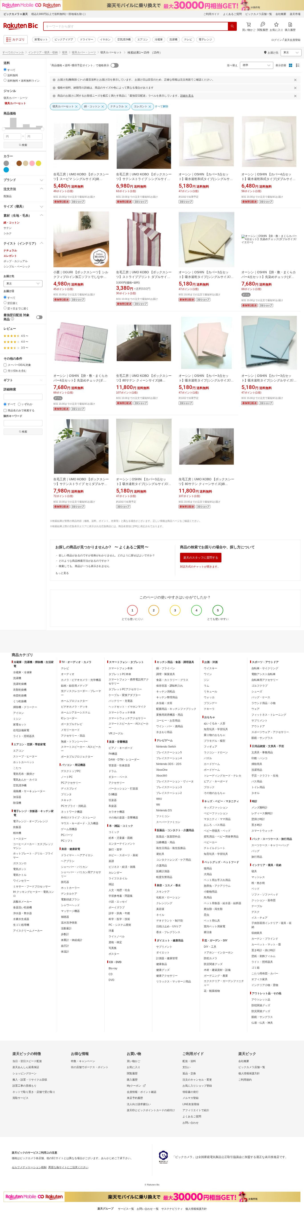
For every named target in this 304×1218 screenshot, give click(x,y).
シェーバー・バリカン (74, 866)
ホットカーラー (70, 887)
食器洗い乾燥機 (22, 907)
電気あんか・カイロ (25, 779)
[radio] (5, 69)
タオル (255, 793)
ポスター (114, 953)
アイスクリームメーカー (28, 930)
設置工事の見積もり (24, 1085)
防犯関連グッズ (260, 1005)
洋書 (111, 930)
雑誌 (111, 884)
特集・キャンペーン (83, 1061)
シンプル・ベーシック (17, 266)
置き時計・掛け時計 (263, 950)
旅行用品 (256, 856)
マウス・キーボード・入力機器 (79, 823)
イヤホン (105, 39)
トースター (19, 838)
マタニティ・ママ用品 (217, 819)
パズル (208, 758)
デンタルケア (69, 893)
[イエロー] (38, 163)
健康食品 (161, 964)
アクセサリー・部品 (73, 735)
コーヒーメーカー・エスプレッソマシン (33, 846)
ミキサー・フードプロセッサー (32, 886)
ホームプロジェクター (74, 700)
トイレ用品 (258, 787)
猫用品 (208, 868)
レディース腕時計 (262, 813)
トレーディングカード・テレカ (222, 775)
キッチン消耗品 (165, 691)
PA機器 (113, 753)
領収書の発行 (190, 1092)
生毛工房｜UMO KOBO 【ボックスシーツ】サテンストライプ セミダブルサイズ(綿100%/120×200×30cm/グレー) (81, 483)
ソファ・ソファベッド (264, 894)
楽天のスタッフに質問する (200, 557)
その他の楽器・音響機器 (123, 817)
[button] (7, 123)
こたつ (17, 768)
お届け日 (9, 291)
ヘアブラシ (67, 861)
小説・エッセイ (118, 901)
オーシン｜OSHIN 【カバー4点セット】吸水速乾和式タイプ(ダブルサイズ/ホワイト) (268, 178)
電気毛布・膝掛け (23, 773)
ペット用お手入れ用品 (217, 880)
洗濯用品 (256, 769)
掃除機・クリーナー (25, 707)
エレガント (10, 255)
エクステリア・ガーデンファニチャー (224, 983)
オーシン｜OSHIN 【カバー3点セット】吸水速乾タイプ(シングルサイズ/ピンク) (206, 380)
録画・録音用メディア (74, 685)
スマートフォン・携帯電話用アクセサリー (129, 681)
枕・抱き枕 (258, 882)
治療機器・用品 (165, 842)
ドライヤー (86, 39)
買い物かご (133, 1061)
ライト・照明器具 (23, 736)
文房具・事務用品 (262, 752)
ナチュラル (10, 250)
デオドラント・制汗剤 (169, 920)
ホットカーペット (23, 762)
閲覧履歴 (132, 1073)
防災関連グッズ (213, 964)
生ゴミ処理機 (21, 924)
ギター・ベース (118, 777)
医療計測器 (163, 871)
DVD (111, 980)
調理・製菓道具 (165, 674)
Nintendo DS (164, 810)
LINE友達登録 (190, 1104)
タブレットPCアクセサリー (125, 689)
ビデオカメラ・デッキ (74, 706)
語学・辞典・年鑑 (119, 913)
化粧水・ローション (168, 897)
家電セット (41, 39)
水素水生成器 (21, 919)
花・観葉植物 (212, 990)
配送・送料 (189, 1061)
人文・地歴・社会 (119, 890)
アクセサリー (117, 782)
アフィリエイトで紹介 (195, 1110)
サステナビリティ (172, 1208)
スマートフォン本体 (121, 668)
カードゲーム (212, 764)
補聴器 (65, 916)
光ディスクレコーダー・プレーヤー (81, 693)
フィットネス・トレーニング (268, 714)
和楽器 (113, 806)
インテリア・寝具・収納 (43, 52)
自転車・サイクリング (264, 668)
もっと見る (62, 573)
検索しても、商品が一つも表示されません (84, 566)
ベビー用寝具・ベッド (217, 830)
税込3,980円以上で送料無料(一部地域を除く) (58, 14)
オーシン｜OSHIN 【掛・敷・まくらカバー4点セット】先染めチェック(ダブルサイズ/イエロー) (268, 276)
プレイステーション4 (169, 758)
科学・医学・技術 (119, 919)
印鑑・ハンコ (259, 758)
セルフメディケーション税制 (29, 1167)
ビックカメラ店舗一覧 (258, 14)
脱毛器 (65, 882)
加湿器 (17, 797)
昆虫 (206, 914)
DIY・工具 (210, 946)
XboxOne (162, 769)
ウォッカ (209, 697)
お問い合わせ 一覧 (148, 1208)
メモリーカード (70, 729)
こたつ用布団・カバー (264, 973)
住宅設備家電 (21, 730)
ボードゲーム (212, 769)
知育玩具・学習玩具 (216, 729)
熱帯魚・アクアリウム (217, 885)
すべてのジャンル (13, 52)
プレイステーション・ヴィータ (175, 781)
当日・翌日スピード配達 (27, 1061)
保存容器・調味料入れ (169, 685)
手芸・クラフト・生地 (264, 775)
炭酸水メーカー (22, 901)
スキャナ (66, 800)
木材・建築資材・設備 (217, 970)
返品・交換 (189, 1073)
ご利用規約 (245, 1079)
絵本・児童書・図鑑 (121, 837)
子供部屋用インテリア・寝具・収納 (271, 925)
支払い (186, 1067)
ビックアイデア (64, 39)
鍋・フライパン (165, 668)
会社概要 (281, 14)
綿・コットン (12, 222)
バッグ (255, 851)
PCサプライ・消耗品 (73, 806)
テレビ (188, 39)
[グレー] (6, 163)
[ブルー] (6, 169)
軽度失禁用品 (164, 877)
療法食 (208, 932)
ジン (206, 680)
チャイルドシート (214, 848)
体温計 (65, 951)
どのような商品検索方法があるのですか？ (84, 560)
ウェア (255, 708)
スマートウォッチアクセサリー (127, 718)
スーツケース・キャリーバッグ (270, 845)
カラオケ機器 (117, 811)
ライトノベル (117, 936)
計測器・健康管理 (167, 958)
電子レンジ (205, 39)
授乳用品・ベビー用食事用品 (221, 836)
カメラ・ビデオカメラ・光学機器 (81, 680)
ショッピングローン (24, 1073)
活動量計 (66, 928)
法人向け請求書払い (139, 1104)
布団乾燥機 (19, 695)
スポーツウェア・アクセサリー (270, 732)
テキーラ (209, 708)
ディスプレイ (69, 788)
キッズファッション (216, 807)
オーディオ (67, 674)
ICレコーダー (69, 718)
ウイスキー (210, 668)
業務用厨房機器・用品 (169, 714)
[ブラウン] (19, 163)
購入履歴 (132, 1079)
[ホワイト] (12, 163)
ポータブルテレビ (71, 724)
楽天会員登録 (292, 39)
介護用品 (161, 865)
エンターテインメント (122, 843)
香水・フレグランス (168, 932)
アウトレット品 (260, 999)
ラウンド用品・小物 (263, 703)
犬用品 (208, 874)
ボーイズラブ (117, 907)
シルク (8, 233)
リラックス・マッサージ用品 (173, 981)
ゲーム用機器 (69, 829)
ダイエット (163, 952)
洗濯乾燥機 (19, 684)
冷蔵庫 (159, 39)
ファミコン (163, 816)
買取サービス (20, 1098)
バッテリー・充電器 (121, 700)
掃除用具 (256, 764)
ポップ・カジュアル (16, 261)
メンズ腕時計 (259, 807)
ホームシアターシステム (75, 712)
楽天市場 (295, 14)
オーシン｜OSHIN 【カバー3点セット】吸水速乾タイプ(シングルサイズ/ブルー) (268, 380)
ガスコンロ (19, 863)
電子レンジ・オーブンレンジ (30, 821)
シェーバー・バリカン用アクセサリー (81, 874)
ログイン (276, 39)
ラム (206, 685)
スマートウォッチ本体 (122, 712)
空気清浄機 (124, 39)
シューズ (256, 691)
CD (111, 974)
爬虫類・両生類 (213, 909)
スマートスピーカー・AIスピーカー (81, 748)
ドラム (113, 771)
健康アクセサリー (167, 975)
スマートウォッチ (262, 830)
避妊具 (160, 854)
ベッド (255, 888)
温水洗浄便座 (69, 922)
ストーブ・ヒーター (25, 756)
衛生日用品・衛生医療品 (171, 848)
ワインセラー (21, 880)
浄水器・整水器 (22, 913)
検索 (24, 145)
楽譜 (111, 861)
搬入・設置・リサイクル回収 (29, 1079)
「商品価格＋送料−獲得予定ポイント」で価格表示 (79, 65)
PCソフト (67, 840)
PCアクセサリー (71, 782)
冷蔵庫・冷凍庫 (22, 672)
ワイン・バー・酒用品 (169, 726)
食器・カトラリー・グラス (172, 680)
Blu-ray (113, 968)
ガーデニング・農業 (216, 975)
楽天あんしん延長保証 (25, 1067)
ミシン (17, 718)
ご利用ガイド (211, 14)
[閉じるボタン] (296, 79)
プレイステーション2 (169, 793)
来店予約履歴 (135, 1098)
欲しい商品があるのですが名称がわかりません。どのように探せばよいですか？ (107, 555)
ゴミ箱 (255, 967)
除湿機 (17, 802)
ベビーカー (210, 842)
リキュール (210, 691)
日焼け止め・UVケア (168, 926)
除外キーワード (13, 416)
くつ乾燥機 (19, 701)
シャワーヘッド (70, 905)
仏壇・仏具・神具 (262, 1022)
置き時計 (256, 824)
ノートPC (67, 777)
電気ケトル (19, 874)
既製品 (8, 196)
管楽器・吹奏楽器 (119, 765)
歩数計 (65, 934)
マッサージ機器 (70, 911)
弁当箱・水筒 (164, 703)
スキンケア (163, 891)
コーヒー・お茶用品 (168, 720)
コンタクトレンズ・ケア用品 (173, 859)
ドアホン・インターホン (218, 952)
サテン (8, 228)
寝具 (64, 52)
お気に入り (133, 1067)
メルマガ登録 (190, 1098)
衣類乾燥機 (19, 689)
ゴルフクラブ (259, 685)
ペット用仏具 (212, 920)
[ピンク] (32, 163)
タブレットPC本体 (120, 674)
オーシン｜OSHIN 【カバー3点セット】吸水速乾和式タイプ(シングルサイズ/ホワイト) (206, 178)
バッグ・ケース (260, 697)
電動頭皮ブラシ (70, 899)
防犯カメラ (210, 958)
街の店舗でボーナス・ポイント (89, 1067)
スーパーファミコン (168, 822)
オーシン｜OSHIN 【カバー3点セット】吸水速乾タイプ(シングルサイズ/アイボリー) (143, 483)
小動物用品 (210, 891)
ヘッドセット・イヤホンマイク (127, 706)
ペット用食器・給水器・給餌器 (222, 903)
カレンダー (115, 872)
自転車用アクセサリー (264, 680)
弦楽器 (113, 800)
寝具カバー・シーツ (84, 52)
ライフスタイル (118, 878)
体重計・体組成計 (71, 940)
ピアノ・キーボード (121, 748)
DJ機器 (113, 794)
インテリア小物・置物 (264, 985)
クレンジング (164, 903)
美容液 (160, 909)
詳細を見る (187, 95)
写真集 (113, 948)
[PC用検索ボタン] (232, 26)
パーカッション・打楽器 (123, 788)
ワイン (208, 674)
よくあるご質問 (232, 14)
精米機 (17, 833)
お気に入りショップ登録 (197, 1085)
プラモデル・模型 (214, 740)
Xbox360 (161, 775)
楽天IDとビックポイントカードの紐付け (151, 1110)
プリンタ (66, 794)
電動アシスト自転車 (263, 674)
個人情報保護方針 (249, 1073)
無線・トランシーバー (74, 741)
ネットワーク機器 (71, 811)
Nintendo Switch (166, 746)
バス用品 (256, 781)
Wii (158, 804)
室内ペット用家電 (214, 926)
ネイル (160, 914)
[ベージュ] (25, 163)
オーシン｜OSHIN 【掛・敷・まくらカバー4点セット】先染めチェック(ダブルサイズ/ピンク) (80, 380)
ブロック (209, 787)
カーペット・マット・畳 (266, 944)
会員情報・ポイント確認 (141, 1092)
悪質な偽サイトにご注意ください (68, 1167)
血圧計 (65, 945)
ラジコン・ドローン (216, 752)
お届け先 (9, 276)
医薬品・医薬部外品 (168, 836)
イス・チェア (259, 917)
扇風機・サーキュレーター (29, 791)
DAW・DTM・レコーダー (124, 759)
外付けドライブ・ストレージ (78, 817)
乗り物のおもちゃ (214, 735)
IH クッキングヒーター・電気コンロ (33, 893)
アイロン (18, 713)
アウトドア (258, 726)
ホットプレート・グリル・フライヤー (33, 855)
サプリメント (164, 946)
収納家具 (256, 932)
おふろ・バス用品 (214, 824)
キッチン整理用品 (167, 697)
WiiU (159, 798)
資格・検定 (115, 942)
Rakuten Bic (21, 26)
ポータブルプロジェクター (77, 756)
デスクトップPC (71, 771)
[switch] (39, 317)
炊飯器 (17, 827)
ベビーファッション (216, 813)
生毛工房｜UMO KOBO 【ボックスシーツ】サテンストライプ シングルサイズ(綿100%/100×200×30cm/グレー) (144, 178)
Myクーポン (134, 1085)
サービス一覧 (126, 1208)
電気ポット (19, 869)
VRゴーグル (116, 733)
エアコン (142, 39)
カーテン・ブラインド (264, 938)
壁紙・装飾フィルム (263, 956)
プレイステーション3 (169, 787)
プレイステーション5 (169, 752)
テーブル (256, 906)
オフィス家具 (259, 979)
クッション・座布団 (263, 900)
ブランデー (210, 703)
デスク (255, 912)
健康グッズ (163, 970)
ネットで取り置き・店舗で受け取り (33, 1092)
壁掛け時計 (258, 819)
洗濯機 (173, 39)
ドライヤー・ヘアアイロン (77, 855)
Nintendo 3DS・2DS (168, 764)
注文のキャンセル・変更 (197, 1079)
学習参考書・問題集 (121, 895)
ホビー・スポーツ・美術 (123, 855)
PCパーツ (67, 835)
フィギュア (210, 746)
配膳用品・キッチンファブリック (176, 708)
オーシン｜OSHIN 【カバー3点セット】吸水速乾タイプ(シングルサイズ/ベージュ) (206, 276)
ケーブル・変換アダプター (125, 695)
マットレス (258, 877)
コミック (114, 832)
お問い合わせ (190, 1122)
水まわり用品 (164, 732)
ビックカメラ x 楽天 (16, 14)
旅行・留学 (115, 849)
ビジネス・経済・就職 (122, 866)
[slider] (3, 129)
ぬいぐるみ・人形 (214, 723)
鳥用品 (208, 897)
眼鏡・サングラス (262, 738)
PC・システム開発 (120, 924)
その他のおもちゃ (214, 793)
